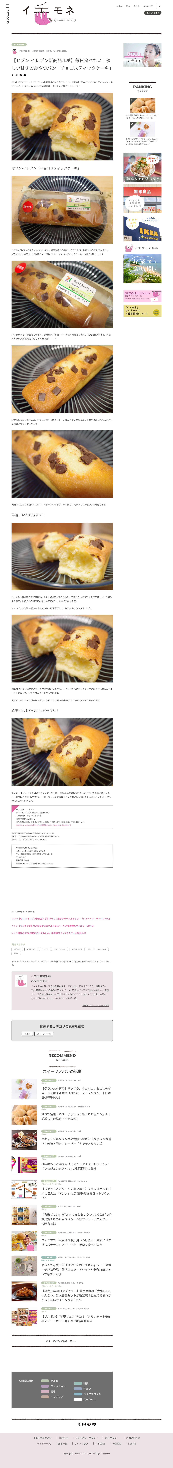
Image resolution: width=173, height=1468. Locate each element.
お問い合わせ (133, 1437)
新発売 (119, 6)
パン (89, 949)
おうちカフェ (31, 949)
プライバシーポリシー (86, 1437)
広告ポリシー (112, 1437)
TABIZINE (100, 1443)
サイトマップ (81, 1443)
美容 (53, 1391)
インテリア (57, 1396)
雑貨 (86, 1383)
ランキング (148, 6)
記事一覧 (62, 1443)
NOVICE (117, 1443)
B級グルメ (17, 949)
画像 (128, 6)
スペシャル (89, 1399)
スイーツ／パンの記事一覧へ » (61, 1341)
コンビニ (44, 949)
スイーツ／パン (44, 1033)
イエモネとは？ (153, 12)
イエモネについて (42, 1437)
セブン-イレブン (77, 949)
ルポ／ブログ (102, 949)
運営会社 (63, 1437)
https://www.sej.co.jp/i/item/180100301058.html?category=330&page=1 (43, 825)
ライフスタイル (92, 1394)
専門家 (136, 6)
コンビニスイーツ (59, 949)
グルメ (27, 1033)
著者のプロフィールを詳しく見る (95, 1005)
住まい (87, 1388)
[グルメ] (62, 44)
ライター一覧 (44, 1443)
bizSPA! (132, 1443)
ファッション (58, 1386)
